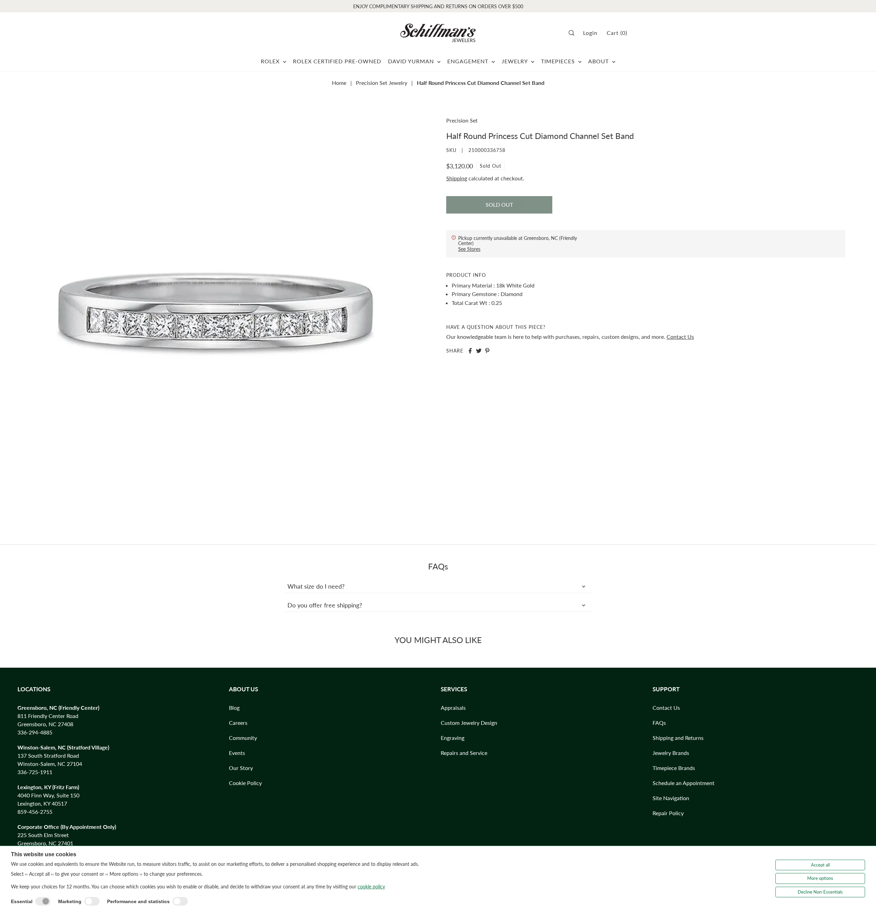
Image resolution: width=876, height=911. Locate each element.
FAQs (659, 722)
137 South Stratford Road (48, 755)
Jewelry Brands (671, 752)
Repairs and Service (464, 752)
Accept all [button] (820, 865)
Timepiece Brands (674, 768)
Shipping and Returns (678, 737)
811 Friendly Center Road (47, 716)
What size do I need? (316, 586)
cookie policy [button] (371, 886)
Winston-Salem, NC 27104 (49, 763)
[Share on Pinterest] (487, 351)
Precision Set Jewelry (381, 82)
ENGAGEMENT (468, 61)
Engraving (452, 737)
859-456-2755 (34, 811)
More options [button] (820, 878)
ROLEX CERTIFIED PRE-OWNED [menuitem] (337, 61)
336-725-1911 (34, 772)
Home (339, 82)
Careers (238, 722)
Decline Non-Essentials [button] (820, 892)
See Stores (469, 249)
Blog (234, 707)
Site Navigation (671, 798)
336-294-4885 (34, 732)
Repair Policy (668, 813)
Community (243, 737)
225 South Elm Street (43, 835)
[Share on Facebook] (470, 351)
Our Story (241, 768)
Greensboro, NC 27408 (45, 724)
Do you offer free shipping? (324, 605)
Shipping (456, 178)
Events (237, 752)
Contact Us (680, 336)
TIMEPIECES (559, 61)
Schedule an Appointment (683, 783)
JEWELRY (515, 61)
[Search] (573, 33)
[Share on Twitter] (478, 351)
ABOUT (599, 61)
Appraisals (453, 707)
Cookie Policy (245, 783)
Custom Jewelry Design (469, 722)
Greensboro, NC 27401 (45, 843)
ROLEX (271, 61)
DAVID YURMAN (412, 61)
